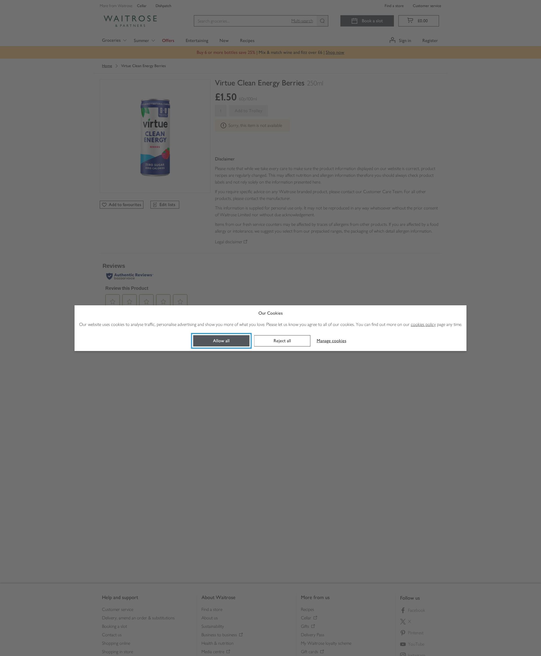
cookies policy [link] (423, 324)
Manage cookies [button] (331, 340)
